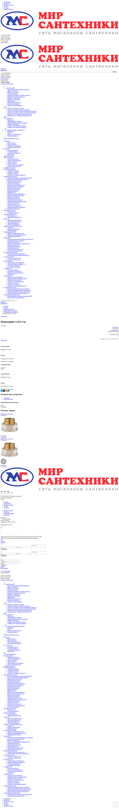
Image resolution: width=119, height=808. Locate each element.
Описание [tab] (6, 397)
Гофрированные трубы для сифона (17, 123)
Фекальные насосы (13, 248)
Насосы (7, 237)
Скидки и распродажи (7, 83)
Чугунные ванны (12, 151)
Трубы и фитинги (10, 287)
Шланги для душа (13, 92)
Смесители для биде (13, 284)
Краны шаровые (12, 191)
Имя (2, 560)
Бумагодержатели (12, 93)
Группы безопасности (13, 182)
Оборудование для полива (15, 164)
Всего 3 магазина (5, 77)
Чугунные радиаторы (13, 267)
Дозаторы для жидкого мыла (16, 96)
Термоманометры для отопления (16, 201)
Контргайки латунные (14, 188)
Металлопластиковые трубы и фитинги (19, 290)
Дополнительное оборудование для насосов (20, 239)
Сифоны (10, 118)
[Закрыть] (1, 544)
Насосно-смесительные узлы (15, 195)
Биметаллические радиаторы (16, 264)
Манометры (11, 192)
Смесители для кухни (14, 280)
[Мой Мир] (8, 391)
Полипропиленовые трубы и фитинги (18, 291)
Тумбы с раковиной (13, 229)
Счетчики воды (9, 256)
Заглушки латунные (13, 183)
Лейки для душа (12, 91)
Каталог (6, 307)
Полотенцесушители (10, 252)
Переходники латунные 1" (11, 312)
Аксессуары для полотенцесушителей (18, 89)
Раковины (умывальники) (15, 272)
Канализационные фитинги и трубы (18, 288)
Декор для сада (12, 163)
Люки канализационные (14, 220)
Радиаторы (8, 261)
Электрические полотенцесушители (18, 255)
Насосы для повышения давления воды (18, 243)
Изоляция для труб (10, 210)
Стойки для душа (13, 283)
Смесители (8, 275)
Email (2, 563)
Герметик (10, 131)
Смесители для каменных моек (16, 286)
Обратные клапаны (13, 198)
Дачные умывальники (14, 160)
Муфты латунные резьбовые (16, 194)
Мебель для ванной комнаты (13, 226)
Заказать (3, 565)
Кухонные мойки (10, 232)
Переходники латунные (14, 199)
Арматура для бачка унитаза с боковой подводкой (22, 111)
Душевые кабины (10, 169)
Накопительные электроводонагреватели (19, 296)
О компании (7, 2)
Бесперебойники (9, 156)
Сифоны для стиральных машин (16, 127)
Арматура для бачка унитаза (15, 108)
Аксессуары (10, 88)
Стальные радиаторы (14, 265)
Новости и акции (8, 5)
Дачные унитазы (12, 162)
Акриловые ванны (13, 153)
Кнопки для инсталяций (15, 105)
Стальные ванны (12, 150)
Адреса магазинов (9, 513)
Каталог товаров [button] (5, 82)
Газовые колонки (9, 167)
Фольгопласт (11, 211)
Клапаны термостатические (15, 186)
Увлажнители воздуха (12, 138)
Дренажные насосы (13, 245)
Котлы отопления (10, 214)
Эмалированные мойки (14, 236)
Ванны (7, 148)
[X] (4, 391)
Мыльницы (11, 101)
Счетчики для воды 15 (14, 258)
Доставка (6, 8)
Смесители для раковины (15, 281)
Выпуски (10, 120)
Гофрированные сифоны (14, 121)
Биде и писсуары (12, 270)
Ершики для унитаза (13, 98)
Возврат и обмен (8, 9)
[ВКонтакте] (2, 391)
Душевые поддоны (13, 172)
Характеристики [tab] (8, 399)
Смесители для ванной (14, 277)
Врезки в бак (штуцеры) (14, 180)
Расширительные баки (14, 147)
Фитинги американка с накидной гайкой (19, 178)
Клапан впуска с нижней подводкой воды (19, 115)
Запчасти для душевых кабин (16, 175)
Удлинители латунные (14, 205)
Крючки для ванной (13, 99)
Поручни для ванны (13, 104)
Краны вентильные (13, 189)
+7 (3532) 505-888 (5, 571)
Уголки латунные (13, 204)
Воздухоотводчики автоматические (17, 179)
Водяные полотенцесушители (16, 253)
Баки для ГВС (11, 143)
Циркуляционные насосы (15, 249)
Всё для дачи (8, 157)
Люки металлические (14, 221)
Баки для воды (11, 144)
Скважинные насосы (14, 246)
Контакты (6, 3)
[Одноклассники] (6, 391)
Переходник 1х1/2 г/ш (7, 438)
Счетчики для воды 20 (14, 259)
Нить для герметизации (14, 134)
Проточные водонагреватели (15, 297)
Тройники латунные (13, 202)
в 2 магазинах (114, 330)
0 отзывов (3, 436)
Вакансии (6, 512)
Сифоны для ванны (13, 124)
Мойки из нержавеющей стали (16, 234)
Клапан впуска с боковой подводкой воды (19, 114)
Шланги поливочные (14, 166)
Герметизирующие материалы (16, 130)
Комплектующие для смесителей (17, 278)
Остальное (115, 327)
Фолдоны (10, 154)
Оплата (6, 6)
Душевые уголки (12, 173)
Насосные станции (13, 242)
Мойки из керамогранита (15, 233)
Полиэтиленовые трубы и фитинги (18, 293)
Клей (9, 133)
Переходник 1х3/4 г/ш (7, 414)
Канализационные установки (16, 240)
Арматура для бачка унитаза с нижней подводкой (21, 112)
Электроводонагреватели (12, 294)
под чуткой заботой (3, 541)
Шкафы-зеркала (12, 230)
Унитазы (10, 274)
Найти (114, 71)
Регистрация (4, 568)
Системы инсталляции (14, 271)
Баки (8, 141)
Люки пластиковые (13, 224)
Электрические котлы (14, 217)
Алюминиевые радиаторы (15, 262)
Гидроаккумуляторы (13, 145)
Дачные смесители (13, 159)
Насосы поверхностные (14, 251)
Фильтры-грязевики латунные (16, 207)
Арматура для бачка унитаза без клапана (19, 109)
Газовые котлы (12, 216)
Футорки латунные (13, 208)
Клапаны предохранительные (16, 185)
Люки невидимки (13, 223)
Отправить (3, 549)
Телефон (3, 562)
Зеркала (10, 227)
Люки (6, 218)
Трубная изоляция (13, 213)
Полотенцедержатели (14, 102)
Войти (2, 567)
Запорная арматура (10, 176)
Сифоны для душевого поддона (16, 125)
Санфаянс (8, 268)
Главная (6, 306)
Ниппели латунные (13, 197)
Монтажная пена (12, 135)
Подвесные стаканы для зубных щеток (18, 95)
